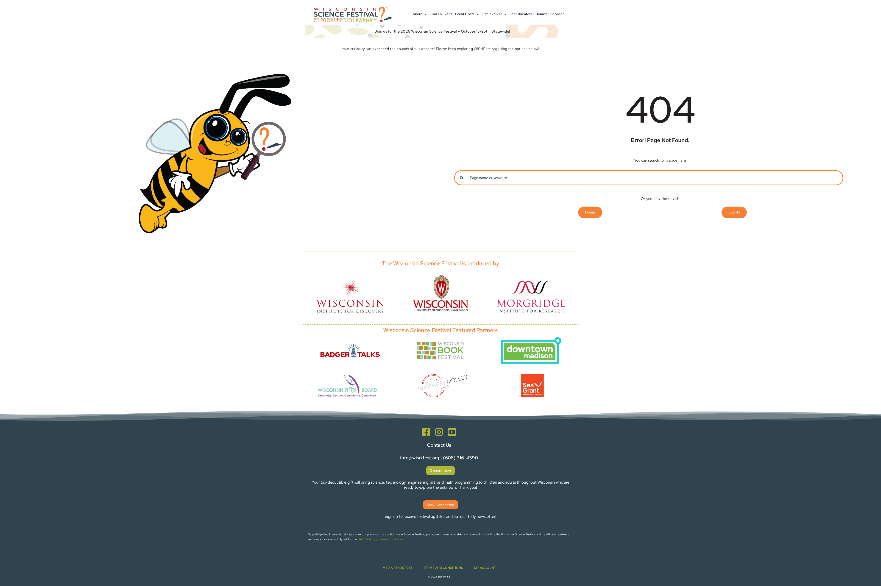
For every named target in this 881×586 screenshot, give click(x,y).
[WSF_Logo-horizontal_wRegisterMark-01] (352, 5)
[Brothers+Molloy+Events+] (443, 367)
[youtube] (452, 432)
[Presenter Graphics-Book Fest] (440, 340)
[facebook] (426, 432)
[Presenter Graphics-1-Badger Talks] (350, 341)
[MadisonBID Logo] (531, 338)
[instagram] (439, 432)
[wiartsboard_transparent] (347, 373)
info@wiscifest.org (419, 458)
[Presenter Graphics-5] (532, 375)
